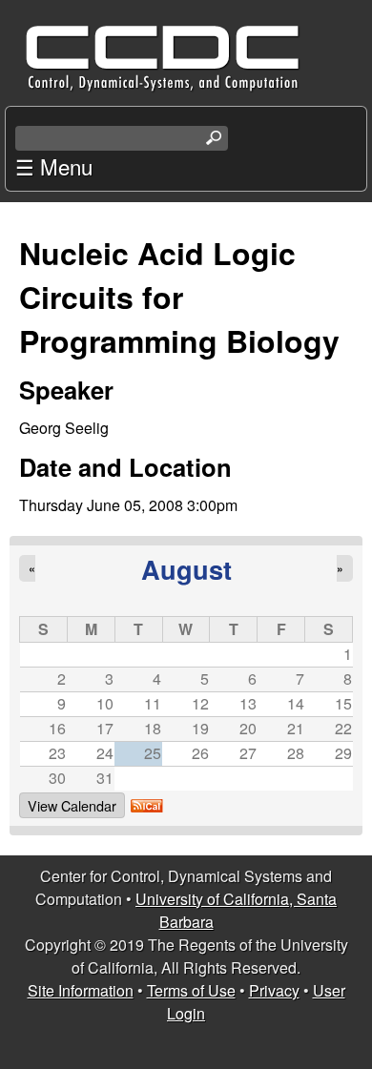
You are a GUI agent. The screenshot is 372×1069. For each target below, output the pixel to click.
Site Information (81, 990)
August (186, 568)
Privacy (274, 990)
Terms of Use (191, 990)
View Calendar (72, 805)
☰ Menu (54, 166)
